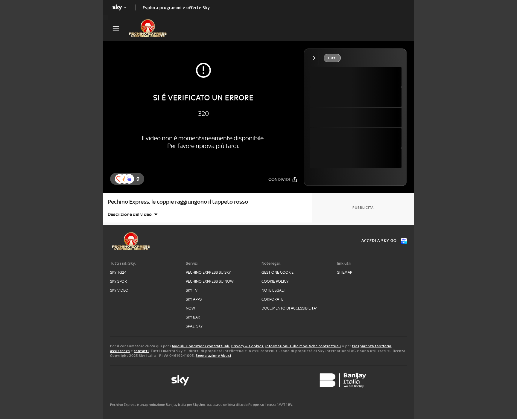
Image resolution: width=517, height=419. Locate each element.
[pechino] (151, 28)
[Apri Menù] (119, 28)
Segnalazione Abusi (213, 356)
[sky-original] (180, 380)
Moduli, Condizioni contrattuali (200, 346)
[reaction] (129, 179)
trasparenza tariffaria (371, 346)
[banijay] (343, 380)
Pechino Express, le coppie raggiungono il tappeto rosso (178, 201)
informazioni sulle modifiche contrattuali (303, 346)
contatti (141, 351)
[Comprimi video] (315, 58)
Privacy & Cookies (247, 346)
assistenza (120, 351)
